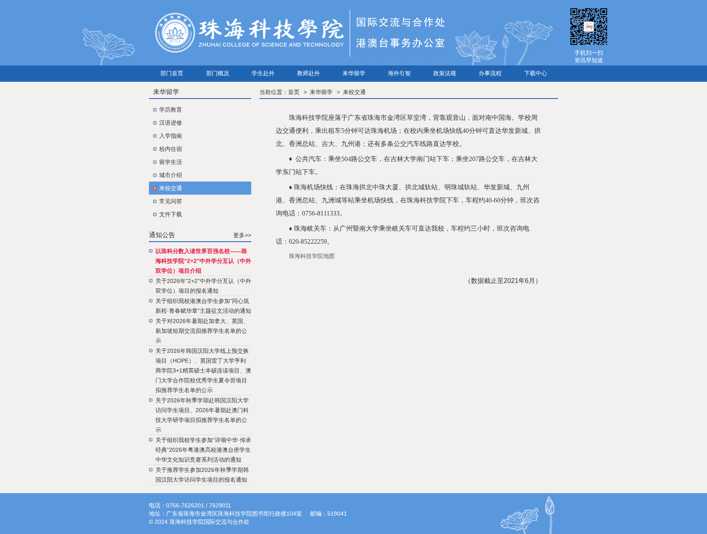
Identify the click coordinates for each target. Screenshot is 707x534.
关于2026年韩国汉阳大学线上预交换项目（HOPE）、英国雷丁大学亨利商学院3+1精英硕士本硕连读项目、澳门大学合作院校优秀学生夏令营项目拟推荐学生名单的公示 (203, 370)
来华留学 (321, 92)
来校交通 (354, 92)
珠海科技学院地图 (312, 256)
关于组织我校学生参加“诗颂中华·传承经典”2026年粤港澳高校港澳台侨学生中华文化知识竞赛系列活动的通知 (203, 450)
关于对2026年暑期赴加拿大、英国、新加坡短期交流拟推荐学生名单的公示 (202, 331)
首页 (293, 92)
